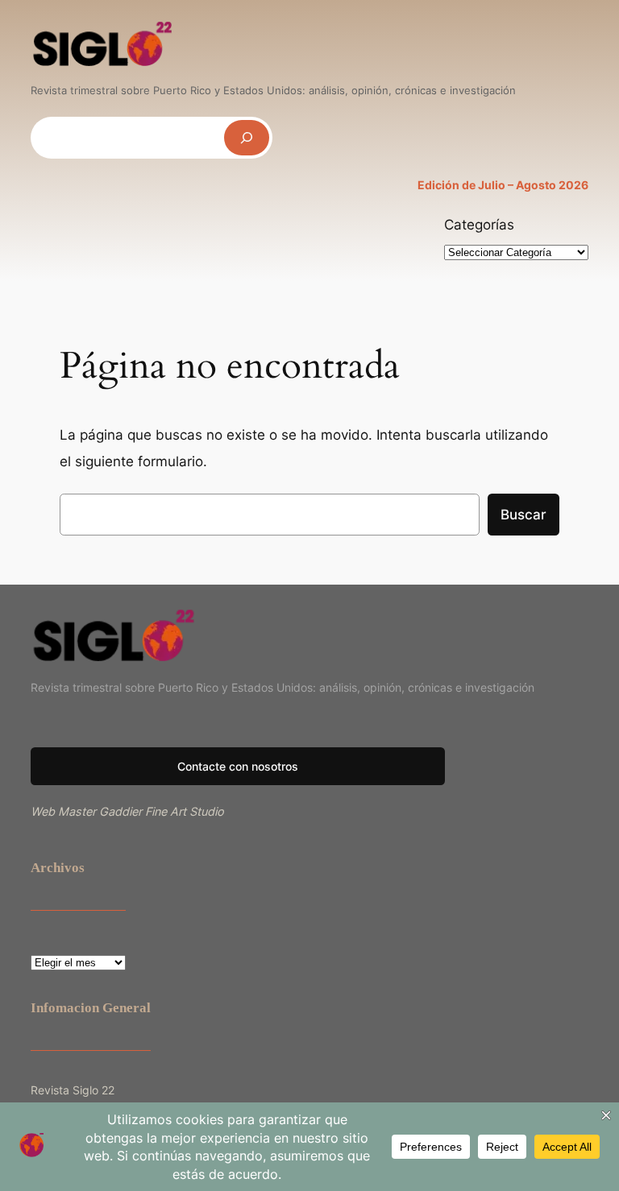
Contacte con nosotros (237, 766)
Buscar (523, 515)
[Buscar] (246, 137)
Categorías (479, 225)
